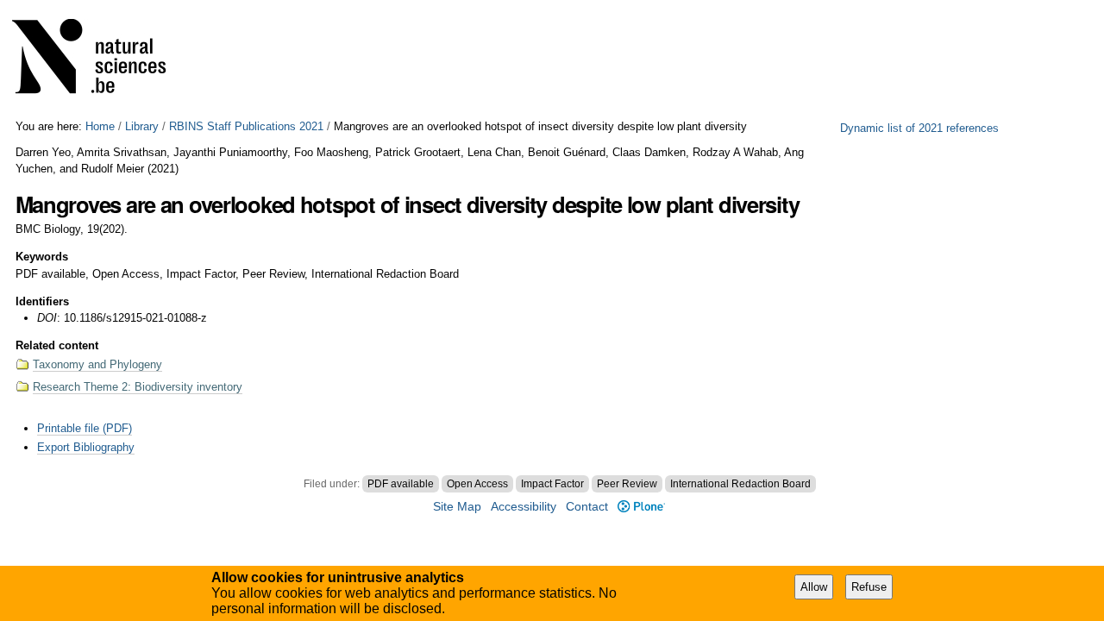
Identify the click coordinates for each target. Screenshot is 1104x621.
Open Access (477, 484)
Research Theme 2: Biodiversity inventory (137, 386)
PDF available (400, 484)
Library (142, 126)
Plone (640, 506)
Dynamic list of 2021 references (919, 128)
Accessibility (523, 506)
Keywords (42, 256)
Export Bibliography (86, 447)
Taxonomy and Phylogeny (97, 364)
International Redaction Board (740, 484)
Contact (587, 506)
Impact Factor (552, 484)
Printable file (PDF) (84, 428)
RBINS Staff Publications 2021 (246, 126)
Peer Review (627, 484)
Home (100, 126)
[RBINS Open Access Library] (100, 60)
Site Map (457, 506)
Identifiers (42, 301)
